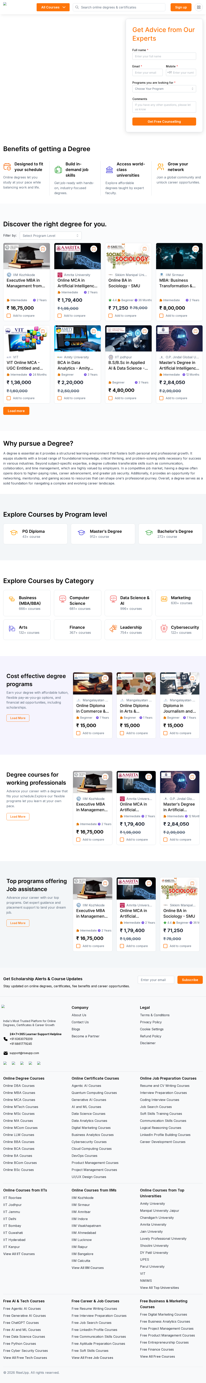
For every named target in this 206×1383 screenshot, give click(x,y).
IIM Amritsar (81, 1212)
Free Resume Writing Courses (94, 1309)
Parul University (152, 1266)
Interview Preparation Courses (163, 1093)
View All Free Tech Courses (25, 1358)
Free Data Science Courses (24, 1337)
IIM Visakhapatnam (86, 1226)
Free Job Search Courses (91, 1323)
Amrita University (153, 1224)
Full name (140, 50)
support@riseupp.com (24, 1053)
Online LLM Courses (18, 1135)
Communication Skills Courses (163, 1121)
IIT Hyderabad (14, 1240)
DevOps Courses (84, 1156)
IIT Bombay (12, 1226)
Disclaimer (148, 1043)
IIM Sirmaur (81, 1205)
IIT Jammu (11, 1212)
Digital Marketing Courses (91, 1128)
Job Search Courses (156, 1107)
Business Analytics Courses (93, 1135)
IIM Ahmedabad (84, 1233)
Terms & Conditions (155, 1015)
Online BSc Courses (18, 1170)
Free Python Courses (19, 1344)
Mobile (172, 66)
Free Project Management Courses (167, 1328)
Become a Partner (86, 1036)
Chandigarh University (157, 1218)
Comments (139, 99)
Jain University (151, 1231)
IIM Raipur (80, 1247)
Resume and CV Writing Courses (165, 1086)
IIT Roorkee (12, 1198)
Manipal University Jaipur (159, 1211)
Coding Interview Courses (159, 1100)
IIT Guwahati (13, 1233)
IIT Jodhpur (12, 1205)
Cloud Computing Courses (92, 1149)
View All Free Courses (157, 1356)
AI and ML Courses (86, 1107)
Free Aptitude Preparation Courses (98, 1344)
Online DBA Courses (19, 1086)
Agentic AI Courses (86, 1086)
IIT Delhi (9, 1219)
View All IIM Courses (88, 1268)
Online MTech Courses (20, 1107)
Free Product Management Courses (167, 1335)
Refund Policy (150, 1036)
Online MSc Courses (19, 1114)
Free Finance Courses (157, 1349)
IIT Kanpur (11, 1247)
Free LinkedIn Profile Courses (94, 1330)
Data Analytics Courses (89, 1121)
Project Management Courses (94, 1170)
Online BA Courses (17, 1156)
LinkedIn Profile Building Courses (165, 1135)
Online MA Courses (18, 1121)
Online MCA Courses (19, 1100)
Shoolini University (154, 1246)
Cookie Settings (152, 1029)
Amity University (152, 1204)
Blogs (76, 1029)
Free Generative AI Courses (24, 1316)
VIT (142, 1274)
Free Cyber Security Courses (25, 1351)
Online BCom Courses (20, 1163)
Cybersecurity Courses (89, 1142)
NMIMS (146, 1281)
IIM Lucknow (82, 1240)
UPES (144, 1259)
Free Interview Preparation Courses (99, 1316)
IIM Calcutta (81, 1261)
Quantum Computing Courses (94, 1093)
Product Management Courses (95, 1163)
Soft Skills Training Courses (161, 1114)
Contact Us (80, 1022)
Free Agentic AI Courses (22, 1309)
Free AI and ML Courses (22, 1330)
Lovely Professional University (163, 1239)
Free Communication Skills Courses (99, 1337)
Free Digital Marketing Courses (163, 1314)
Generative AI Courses (89, 1100)
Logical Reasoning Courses (160, 1128)
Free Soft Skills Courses (90, 1351)
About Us (79, 1015)
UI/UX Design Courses (89, 1177)
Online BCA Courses (18, 1149)
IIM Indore (80, 1219)
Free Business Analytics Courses (165, 1321)
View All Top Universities (159, 1288)
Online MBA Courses (19, 1093)
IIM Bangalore (82, 1254)
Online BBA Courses (18, 1142)
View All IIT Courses (19, 1254)
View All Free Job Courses (92, 1358)
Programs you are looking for (154, 82)
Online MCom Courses (20, 1128)
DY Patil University (154, 1253)
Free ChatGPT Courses (21, 1323)
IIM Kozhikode (83, 1198)
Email (137, 66)
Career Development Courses (162, 1142)
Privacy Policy (151, 1022)
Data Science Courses (88, 1114)
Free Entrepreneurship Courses (164, 1342)
